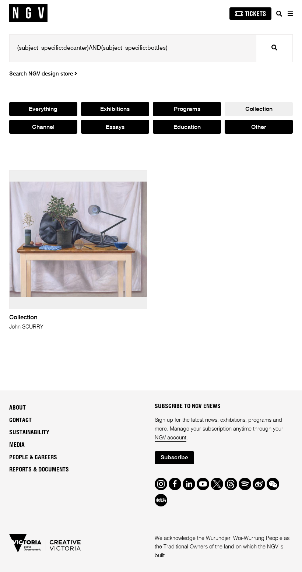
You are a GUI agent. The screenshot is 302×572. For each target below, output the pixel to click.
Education (187, 127)
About (17, 408)
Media (17, 445)
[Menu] (290, 13)
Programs (187, 109)
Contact (20, 420)
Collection (259, 109)
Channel (43, 127)
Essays (115, 127)
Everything (43, 109)
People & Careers (33, 457)
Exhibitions (115, 109)
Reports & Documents (39, 470)
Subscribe (174, 458)
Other (258, 127)
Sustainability (29, 432)
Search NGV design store (41, 74)
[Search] (279, 14)
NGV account (170, 438)
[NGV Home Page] (28, 13)
